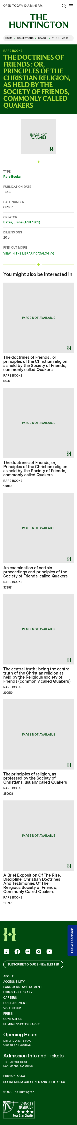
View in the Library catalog (26, 254)
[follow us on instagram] (38, 952)
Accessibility (14, 981)
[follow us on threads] (27, 952)
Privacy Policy (14, 1075)
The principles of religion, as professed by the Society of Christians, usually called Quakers (35, 778)
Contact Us (12, 1019)
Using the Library (17, 992)
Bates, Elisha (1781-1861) (21, 222)
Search (43, 38)
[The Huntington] (38, 21)
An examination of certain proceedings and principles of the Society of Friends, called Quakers (35, 571)
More (65, 38)
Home (8, 38)
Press (8, 1013)
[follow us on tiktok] (6, 952)
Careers (10, 997)
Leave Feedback (72, 940)
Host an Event (15, 1003)
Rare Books (11, 177)
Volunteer (12, 1008)
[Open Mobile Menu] (71, 5)
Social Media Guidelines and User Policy (34, 1082)
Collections (25, 38)
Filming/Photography (21, 1024)
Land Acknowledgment (22, 987)
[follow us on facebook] (17, 952)
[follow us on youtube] (49, 952)
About (8, 976)
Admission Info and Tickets (33, 1056)
